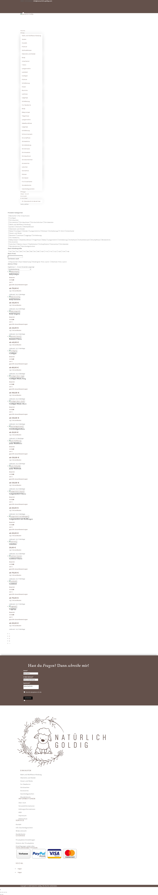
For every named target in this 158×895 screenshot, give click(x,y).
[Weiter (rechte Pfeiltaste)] (2, 894)
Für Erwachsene (27, 181)
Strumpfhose (26, 138)
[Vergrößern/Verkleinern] (0, 892)
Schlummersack (27, 134)
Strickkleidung (26, 145)
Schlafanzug (26, 83)
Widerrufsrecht (21, 831)
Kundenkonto (20, 834)
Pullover (24, 46)
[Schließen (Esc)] (6, 892)
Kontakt (18, 824)
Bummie (25, 90)
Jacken (24, 39)
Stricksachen (24, 787)
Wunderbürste (26, 185)
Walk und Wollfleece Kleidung (31, 35)
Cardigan (25, 76)
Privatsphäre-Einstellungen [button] (25, 840)
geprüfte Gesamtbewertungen (18, 285)
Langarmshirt (26, 68)
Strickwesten (26, 152)
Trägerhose (25, 116)
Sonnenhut (25, 170)
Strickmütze (26, 149)
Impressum (23, 815)
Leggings (25, 98)
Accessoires (25, 163)
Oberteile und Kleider (28, 54)
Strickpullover (26, 156)
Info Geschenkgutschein (24, 828)
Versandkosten (16, 291)
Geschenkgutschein (28, 189)
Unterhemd (25, 61)
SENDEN (28, 698)
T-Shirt (24, 65)
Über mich (22, 803)
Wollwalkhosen (27, 50)
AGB (20, 812)
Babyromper (26, 112)
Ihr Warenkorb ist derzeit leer (31, 201)
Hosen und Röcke (26, 781)
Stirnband (25, 178)
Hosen (24, 87)
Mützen (24, 174)
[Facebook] (20, 3)
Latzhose (25, 94)
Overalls (24, 43)
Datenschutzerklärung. (49, 692)
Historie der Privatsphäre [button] (25, 843)
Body (23, 57)
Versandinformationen (27, 806)
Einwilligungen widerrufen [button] (25, 846)
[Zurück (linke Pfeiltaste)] (0, 894)
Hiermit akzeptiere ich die (41, 692)
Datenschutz (23, 819)
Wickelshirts (26, 141)
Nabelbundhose (27, 123)
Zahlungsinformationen (27, 809)
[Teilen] (4, 892)
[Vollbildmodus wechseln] (2, 892)
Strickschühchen (27, 159)
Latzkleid (25, 72)
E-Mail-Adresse (28, 677)
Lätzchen (25, 167)
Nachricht (26, 683)
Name (25, 670)
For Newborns (26, 105)
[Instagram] (20, 5)
